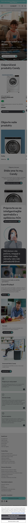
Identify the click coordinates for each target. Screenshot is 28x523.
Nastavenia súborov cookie (13, 521)
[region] (13, 514)
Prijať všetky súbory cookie (13, 515)
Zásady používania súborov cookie (18, 513)
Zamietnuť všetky (13, 518)
